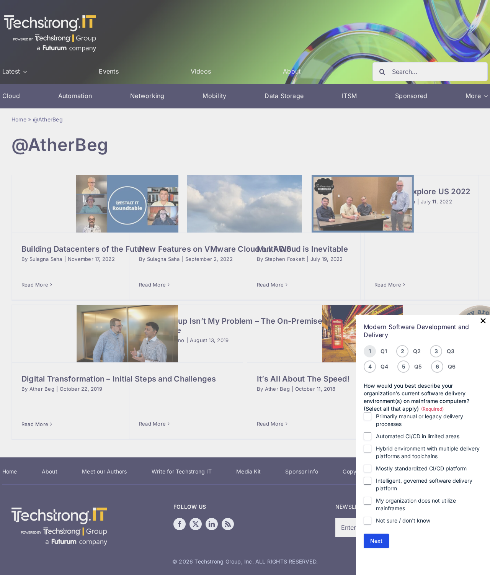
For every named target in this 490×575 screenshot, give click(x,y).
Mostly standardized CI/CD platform (421, 468)
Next (376, 540)
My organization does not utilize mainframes (416, 504)
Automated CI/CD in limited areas (417, 436)
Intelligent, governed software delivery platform (424, 484)
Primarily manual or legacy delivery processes (419, 420)
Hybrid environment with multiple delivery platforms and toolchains (428, 452)
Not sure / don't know (403, 520)
